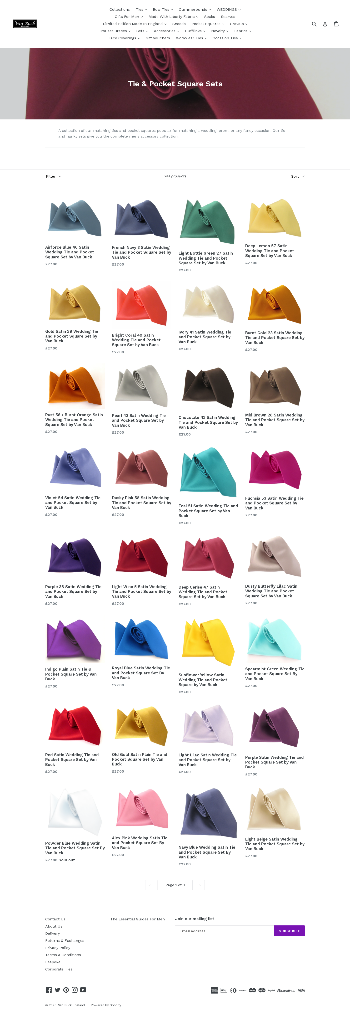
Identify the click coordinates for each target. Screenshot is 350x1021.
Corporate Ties (58, 969)
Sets (140, 31)
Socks (209, 16)
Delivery (52, 933)
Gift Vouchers (158, 38)
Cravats (237, 23)
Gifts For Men (127, 16)
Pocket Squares (207, 23)
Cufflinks (194, 31)
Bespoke (52, 962)
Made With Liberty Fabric (172, 16)
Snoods (179, 23)
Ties (140, 9)
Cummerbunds (193, 9)
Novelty (218, 31)
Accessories (165, 31)
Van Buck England (71, 1005)
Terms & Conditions (63, 955)
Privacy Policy (57, 947)
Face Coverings (123, 38)
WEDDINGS (227, 9)
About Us (53, 926)
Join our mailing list (194, 918)
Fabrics (241, 31)
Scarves (228, 16)
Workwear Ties (190, 38)
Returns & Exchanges (64, 940)
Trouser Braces (113, 31)
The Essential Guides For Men (137, 919)
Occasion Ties (226, 38)
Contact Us (55, 919)
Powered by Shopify (106, 1005)
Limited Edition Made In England (133, 23)
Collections (120, 9)
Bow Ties (161, 9)
